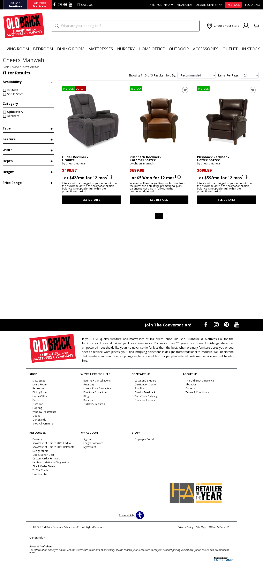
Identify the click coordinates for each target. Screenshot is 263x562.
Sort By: (170, 75)
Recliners (12, 116)
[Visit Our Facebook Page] (206, 325)
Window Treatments (44, 412)
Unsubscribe (39, 474)
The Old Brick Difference (200, 380)
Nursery (126, 49)
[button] (222, 25)
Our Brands (37, 537)
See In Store (14, 94)
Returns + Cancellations (97, 380)
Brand (15, 66)
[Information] (111, 177)
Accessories (205, 49)
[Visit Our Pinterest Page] (227, 325)
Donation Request (145, 400)
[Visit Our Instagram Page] (216, 325)
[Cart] (256, 25)
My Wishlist (89, 447)
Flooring (252, 4)
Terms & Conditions (197, 392)
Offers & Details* (219, 527)
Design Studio (40, 450)
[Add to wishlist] (185, 90)
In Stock (233, 4)
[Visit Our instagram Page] (59, 4)
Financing (184, 4)
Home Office (152, 49)
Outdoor (179, 49)
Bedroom (43, 49)
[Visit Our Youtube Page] (236, 325)
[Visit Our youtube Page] (70, 4)
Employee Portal (144, 439)
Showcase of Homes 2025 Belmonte (53, 447)
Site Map (201, 527)
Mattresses (100, 49)
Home (6, 66)
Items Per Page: (228, 75)
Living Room (16, 49)
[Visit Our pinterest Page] (65, 4)
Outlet (230, 49)
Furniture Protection (95, 392)
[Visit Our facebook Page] (54, 4)
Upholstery (14, 112)
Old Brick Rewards (94, 404)
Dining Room (70, 49)
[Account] (245, 25)
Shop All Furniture (42, 423)
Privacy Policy (185, 527)
